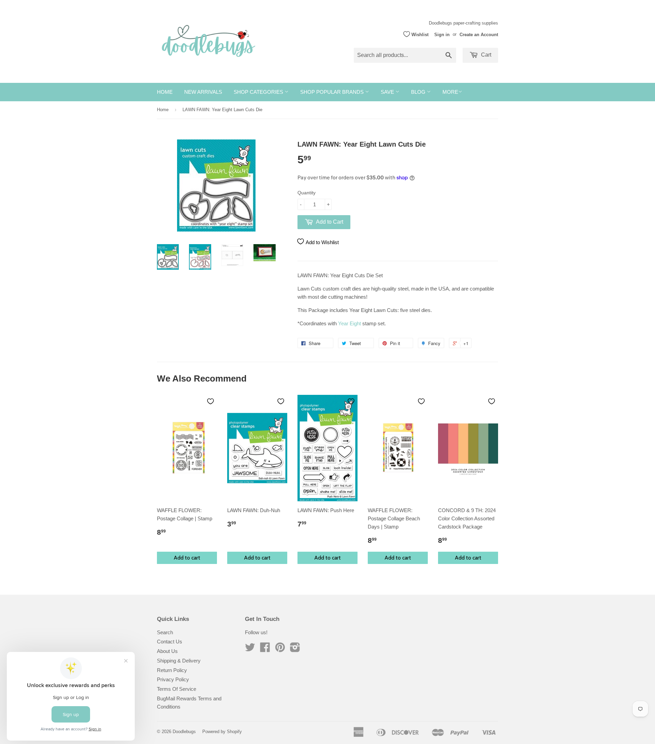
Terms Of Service (176, 689)
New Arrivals (203, 92)
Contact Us (169, 641)
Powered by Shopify (222, 731)
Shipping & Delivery (179, 661)
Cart (485, 55)
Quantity (306, 192)
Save (388, 92)
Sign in (442, 34)
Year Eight (349, 323)
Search (165, 632)
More (450, 92)
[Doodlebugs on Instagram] (295, 649)
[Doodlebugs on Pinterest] (280, 649)
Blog (419, 92)
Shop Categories (259, 92)
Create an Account (479, 34)
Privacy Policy (173, 679)
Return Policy (172, 670)
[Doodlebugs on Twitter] (250, 649)
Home (165, 92)
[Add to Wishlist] (210, 401)
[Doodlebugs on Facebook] (265, 649)
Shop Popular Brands (332, 92)
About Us (167, 651)
